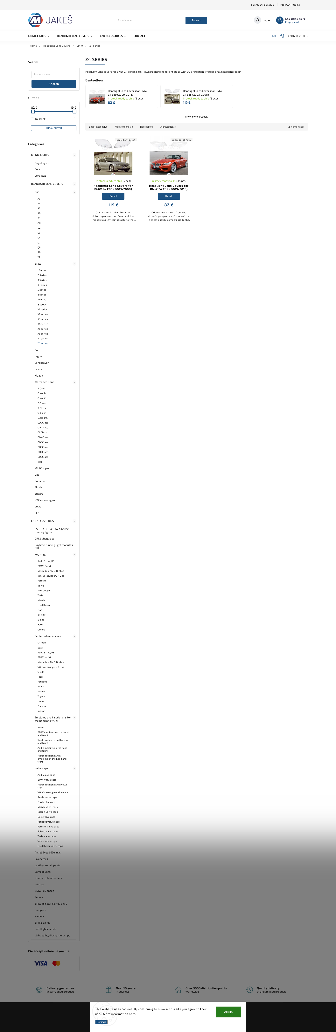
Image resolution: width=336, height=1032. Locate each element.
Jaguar (39, 356)
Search (196, 20)
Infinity (42, 614)
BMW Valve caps (47, 779)
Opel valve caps (46, 816)
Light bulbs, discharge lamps (52, 935)
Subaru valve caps (48, 831)
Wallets (39, 916)
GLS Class (43, 456)
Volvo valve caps (47, 841)
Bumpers (40, 910)
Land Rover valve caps (50, 845)
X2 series (43, 314)
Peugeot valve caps (49, 821)
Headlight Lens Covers (47, 183)
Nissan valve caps (48, 811)
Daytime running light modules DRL (54, 546)
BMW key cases (44, 890)
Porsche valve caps (48, 826)
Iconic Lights (40, 154)
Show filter (54, 128)
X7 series (43, 338)
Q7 (39, 242)
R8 (39, 252)
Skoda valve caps (47, 797)
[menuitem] (40, 36)
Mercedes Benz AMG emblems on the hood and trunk (52, 758)
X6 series (43, 333)
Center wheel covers (48, 636)
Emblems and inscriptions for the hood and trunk (53, 719)
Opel (37, 474)
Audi (37, 192)
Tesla (41, 595)
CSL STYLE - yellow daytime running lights (52, 530)
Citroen (42, 642)
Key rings (40, 554)
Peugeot (42, 681)
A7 (39, 218)
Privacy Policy (290, 4)
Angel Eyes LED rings (48, 852)
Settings (101, 1022)
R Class (42, 408)
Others (41, 629)
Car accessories (42, 520)
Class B (42, 393)
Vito (40, 461)
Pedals (39, 897)
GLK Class (43, 451)
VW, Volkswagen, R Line (51, 575)
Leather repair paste (47, 865)
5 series (42, 289)
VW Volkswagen (45, 500)
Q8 (39, 247)
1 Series (42, 270)
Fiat (40, 609)
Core (37, 169)
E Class (42, 403)
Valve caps (41, 768)
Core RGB (40, 175)
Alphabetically (168, 126)
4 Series (42, 284)
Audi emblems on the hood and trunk (52, 749)
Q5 (39, 237)
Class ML (42, 417)
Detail (113, 196)
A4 (39, 203)
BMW (38, 263)
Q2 (39, 227)
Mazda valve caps (48, 806)
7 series (42, 299)
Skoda (41, 619)
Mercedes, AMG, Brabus (51, 570)
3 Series (42, 280)
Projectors (41, 858)
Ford (37, 350)
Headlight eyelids (45, 929)
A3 (39, 198)
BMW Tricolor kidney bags (51, 903)
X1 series (42, 309)
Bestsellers (146, 126)
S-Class (42, 412)
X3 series (43, 319)
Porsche (40, 481)
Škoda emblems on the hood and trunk (53, 741)
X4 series (43, 323)
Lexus (38, 369)
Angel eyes (41, 163)
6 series (42, 294)
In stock (55, 118)
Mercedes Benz (44, 382)
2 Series (42, 275)
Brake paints (42, 922)
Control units (43, 871)
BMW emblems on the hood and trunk (53, 734)
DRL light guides (45, 538)
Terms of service (262, 4)
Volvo (38, 506)
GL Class (42, 432)
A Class (42, 388)
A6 (39, 213)
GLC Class (43, 442)
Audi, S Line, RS (46, 561)
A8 (39, 222)
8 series (42, 304)
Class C (42, 398)
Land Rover (42, 362)
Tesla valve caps (47, 836)
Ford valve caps (46, 802)
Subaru (39, 493)
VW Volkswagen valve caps (53, 792)
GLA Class (43, 437)
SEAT (38, 512)
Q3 (39, 232)
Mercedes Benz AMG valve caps (52, 786)
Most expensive (124, 126)
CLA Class (43, 422)
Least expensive (98, 126)
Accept (228, 1012)
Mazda (39, 375)
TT (39, 257)
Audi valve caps (46, 774)
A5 (39, 208)
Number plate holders (48, 878)
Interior (39, 884)
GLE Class (43, 447)
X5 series (43, 328)
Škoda (38, 487)
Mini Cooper (42, 468)
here (132, 1013)
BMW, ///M (44, 565)
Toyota (41, 696)
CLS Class (43, 427)
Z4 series (43, 343)
